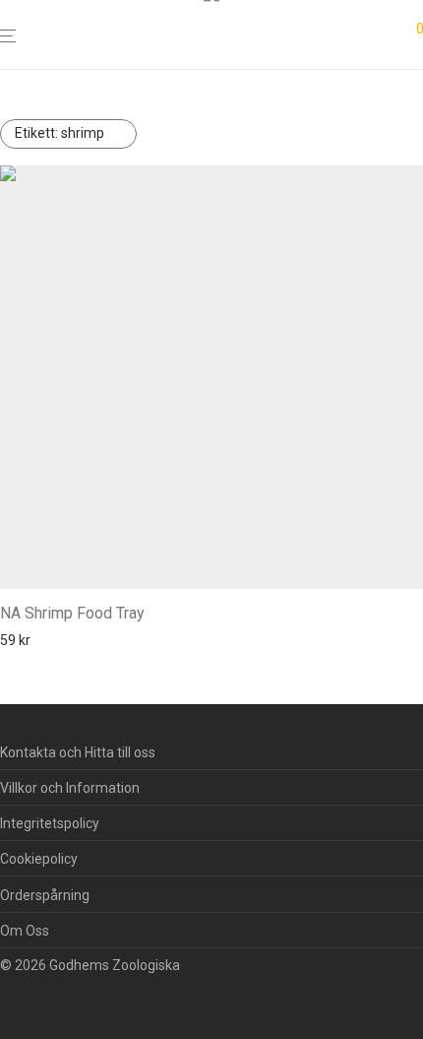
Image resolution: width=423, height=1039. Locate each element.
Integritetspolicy (49, 823)
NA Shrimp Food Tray (72, 613)
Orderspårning (45, 895)
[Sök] (386, 35)
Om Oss (24, 931)
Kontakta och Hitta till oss (77, 752)
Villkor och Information (70, 788)
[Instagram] (38, 996)
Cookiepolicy (39, 859)
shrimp (59, 133)
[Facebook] (7, 996)
